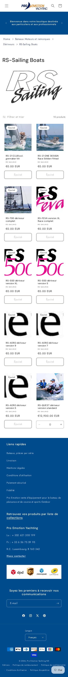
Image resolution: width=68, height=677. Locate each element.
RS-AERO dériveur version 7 (48, 344)
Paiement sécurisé (16, 482)
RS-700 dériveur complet (15, 219)
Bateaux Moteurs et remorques (33, 39)
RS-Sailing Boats (28, 44)
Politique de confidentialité (53, 665)
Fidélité (11, 490)
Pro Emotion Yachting (36, 661)
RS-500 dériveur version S (47, 282)
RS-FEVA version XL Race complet (49, 219)
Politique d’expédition (40, 670)
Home (6, 39)
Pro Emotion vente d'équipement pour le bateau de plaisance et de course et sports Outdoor (34, 499)
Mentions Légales (16, 468)
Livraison (11, 460)
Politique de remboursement (25, 665)
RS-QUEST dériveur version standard (49, 406)
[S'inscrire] (57, 603)
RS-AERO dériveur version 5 (16, 406)
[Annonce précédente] (6, 23)
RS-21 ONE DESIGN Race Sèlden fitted (48, 157)
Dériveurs (9, 44)
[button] (6, 5)
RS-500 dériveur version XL (15, 282)
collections (15, 518)
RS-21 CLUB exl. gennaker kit (14, 157)
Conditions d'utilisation (19, 475)
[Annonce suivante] (62, 23)
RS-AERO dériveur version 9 (16, 344)
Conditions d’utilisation (16, 670)
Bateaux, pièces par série (20, 453)
